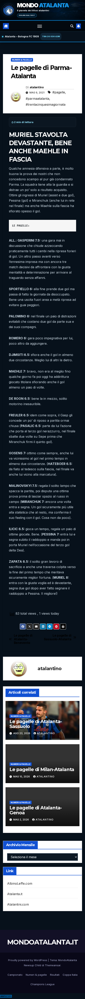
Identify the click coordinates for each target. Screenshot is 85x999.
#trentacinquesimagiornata (45, 104)
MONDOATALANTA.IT (42, 942)
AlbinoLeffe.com (19, 883)
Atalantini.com (18, 904)
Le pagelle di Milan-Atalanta (41, 769)
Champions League (42, 984)
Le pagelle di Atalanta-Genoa (35, 810)
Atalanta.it (14, 894)
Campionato (15, 974)
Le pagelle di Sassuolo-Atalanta (57, 637)
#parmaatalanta (37, 99)
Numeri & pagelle (22, 60)
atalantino (37, 87)
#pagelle (58, 92)
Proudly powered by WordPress (28, 960)
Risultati (55, 974)
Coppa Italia (70, 974)
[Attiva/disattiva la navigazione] (39, 26)
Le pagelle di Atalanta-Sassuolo (35, 724)
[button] (72, 26)
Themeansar (52, 965)
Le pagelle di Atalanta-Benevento (23, 639)
